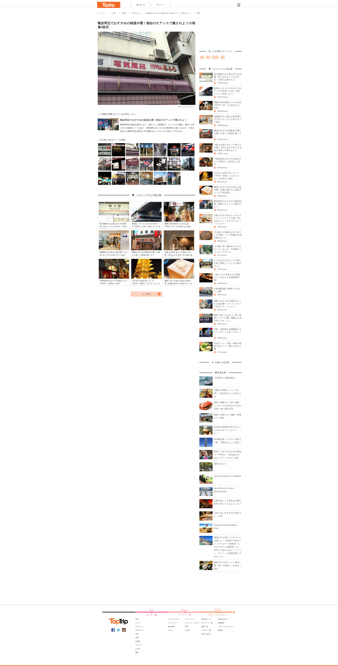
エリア (161, 5)
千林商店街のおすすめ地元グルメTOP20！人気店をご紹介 (227, 161)
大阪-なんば (136, 13)
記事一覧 (142, 5)
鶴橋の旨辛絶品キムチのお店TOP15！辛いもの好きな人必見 (227, 105)
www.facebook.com (188, 107)
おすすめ (215, 57)
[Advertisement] (220, 33)
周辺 (208, 57)
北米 (137, 634)
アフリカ (138, 645)
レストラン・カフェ (192, 623)
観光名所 (171, 626)
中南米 (137, 641)
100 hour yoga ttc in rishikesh (227, 476)
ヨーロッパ (139, 626)
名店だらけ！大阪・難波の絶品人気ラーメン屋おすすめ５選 (227, 346)
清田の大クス (220, 464)
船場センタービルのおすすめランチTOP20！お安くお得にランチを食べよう (227, 91)
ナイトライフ (173, 623)
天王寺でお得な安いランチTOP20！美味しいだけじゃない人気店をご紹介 (227, 176)
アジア (137, 623)
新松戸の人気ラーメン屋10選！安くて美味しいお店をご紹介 (227, 565)
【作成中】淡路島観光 (224, 378)
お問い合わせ (206, 634)
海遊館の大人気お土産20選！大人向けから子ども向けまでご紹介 (228, 119)
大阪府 (123, 13)
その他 (187, 630)
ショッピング (189, 619)
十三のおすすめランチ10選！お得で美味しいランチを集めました (228, 263)
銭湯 (222, 57)
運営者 (220, 630)
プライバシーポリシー (226, 626)
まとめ (137, 649)
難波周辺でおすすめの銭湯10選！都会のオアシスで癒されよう (168, 13)
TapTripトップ (206, 619)
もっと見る (147, 294)
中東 (137, 638)
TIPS (186, 626)
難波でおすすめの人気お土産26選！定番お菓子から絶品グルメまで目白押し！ (228, 190)
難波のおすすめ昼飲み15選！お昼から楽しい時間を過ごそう (228, 133)
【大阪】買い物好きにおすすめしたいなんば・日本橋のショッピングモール (227, 249)
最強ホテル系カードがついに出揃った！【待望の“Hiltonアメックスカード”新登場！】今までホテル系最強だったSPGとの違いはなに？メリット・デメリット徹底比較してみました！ (228, 547)
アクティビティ (173, 619)
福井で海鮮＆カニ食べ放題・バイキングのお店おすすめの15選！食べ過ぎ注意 (227, 405)
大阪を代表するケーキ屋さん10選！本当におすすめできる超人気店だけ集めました (228, 147)
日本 (114, 13)
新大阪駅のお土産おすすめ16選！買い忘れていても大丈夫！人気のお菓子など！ (228, 77)
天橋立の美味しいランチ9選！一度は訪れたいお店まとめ (227, 393)
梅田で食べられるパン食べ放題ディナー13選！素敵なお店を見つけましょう (228, 318)
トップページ (102, 13)
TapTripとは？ (223, 619)
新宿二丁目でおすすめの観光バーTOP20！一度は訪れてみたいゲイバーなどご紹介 (227, 454)
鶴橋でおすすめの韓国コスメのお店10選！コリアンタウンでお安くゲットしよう (228, 304)
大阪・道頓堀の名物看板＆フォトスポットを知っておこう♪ (227, 332)
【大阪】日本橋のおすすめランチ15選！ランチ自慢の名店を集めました (228, 235)
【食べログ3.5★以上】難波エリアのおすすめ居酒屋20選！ (227, 277)
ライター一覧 (206, 630)
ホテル (170, 630)
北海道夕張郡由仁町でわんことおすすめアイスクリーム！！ (227, 430)
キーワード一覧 (206, 623)
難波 (202, 57)
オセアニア (139, 630)
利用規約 (221, 623)
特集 (137, 652)
